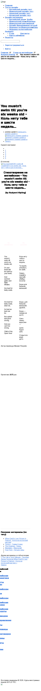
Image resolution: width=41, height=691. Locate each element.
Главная (4, 53)
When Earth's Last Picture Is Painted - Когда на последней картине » (14, 561)
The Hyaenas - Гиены (13, 546)
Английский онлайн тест (20, 9)
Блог (22, 35)
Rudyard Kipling (8, 55)
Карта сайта (14, 35)
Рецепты (9, 37)
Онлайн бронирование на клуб (23, 25)
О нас (11, 33)
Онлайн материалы (14, 17)
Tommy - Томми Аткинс (14, 544)
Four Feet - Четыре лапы (14, 550)
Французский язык (18, 21)
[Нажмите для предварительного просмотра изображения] (15, 168)
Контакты (24, 33)
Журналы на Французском (21, 27)
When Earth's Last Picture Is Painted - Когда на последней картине (16, 540)
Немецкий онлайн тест (19, 13)
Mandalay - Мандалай (13, 548)
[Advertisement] (20, 81)
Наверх (4, 565)
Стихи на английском (23, 53)
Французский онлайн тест (21, 11)
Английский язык (17, 19)
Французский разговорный (21, 23)
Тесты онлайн (11, 7)
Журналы (31, 21)
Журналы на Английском (20, 29)
